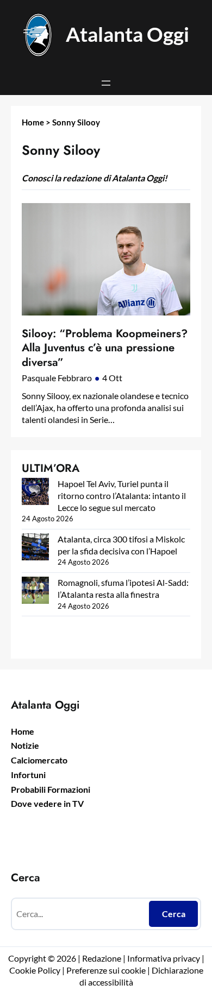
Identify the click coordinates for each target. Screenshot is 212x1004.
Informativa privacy (163, 958)
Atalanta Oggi (127, 34)
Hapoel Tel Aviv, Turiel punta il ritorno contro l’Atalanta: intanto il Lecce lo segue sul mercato (122, 495)
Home (33, 122)
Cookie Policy (34, 970)
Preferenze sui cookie (106, 970)
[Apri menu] (106, 83)
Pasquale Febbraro (57, 377)
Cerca (173, 913)
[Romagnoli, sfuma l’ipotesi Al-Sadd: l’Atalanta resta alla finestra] (35, 592)
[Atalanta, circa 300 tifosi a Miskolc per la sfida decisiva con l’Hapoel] (35, 548)
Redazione (102, 958)
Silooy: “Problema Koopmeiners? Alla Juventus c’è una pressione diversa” (105, 347)
